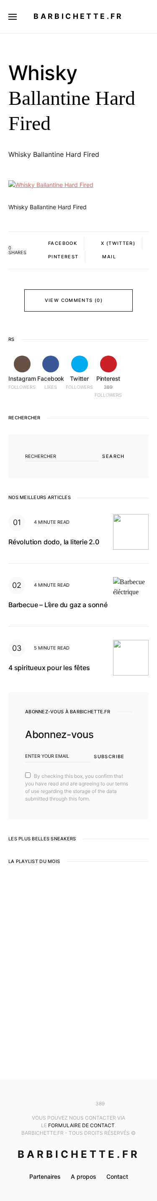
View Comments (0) (74, 300)
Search (113, 456)
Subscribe (109, 756)
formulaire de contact (81, 1125)
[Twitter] (79, 1103)
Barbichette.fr (78, 16)
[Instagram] (54, 1103)
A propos (83, 1176)
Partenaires (45, 1176)
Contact (117, 1176)
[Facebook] (66, 1103)
